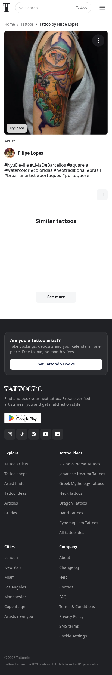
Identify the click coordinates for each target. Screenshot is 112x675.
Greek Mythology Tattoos (81, 483)
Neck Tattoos (70, 493)
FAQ (63, 596)
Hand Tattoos (71, 512)
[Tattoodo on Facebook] (57, 434)
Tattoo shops (15, 473)
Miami (10, 577)
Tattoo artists (16, 463)
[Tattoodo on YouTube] (45, 434)
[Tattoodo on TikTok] (21, 434)
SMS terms (69, 626)
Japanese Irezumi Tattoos (82, 473)
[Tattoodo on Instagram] (9, 434)
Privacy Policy (71, 616)
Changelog (69, 567)
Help (63, 577)
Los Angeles (15, 587)
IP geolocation (88, 664)
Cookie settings (73, 636)
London (11, 557)
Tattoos (81, 7)
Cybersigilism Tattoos (78, 522)
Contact (66, 587)
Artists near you (18, 616)
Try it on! (17, 128)
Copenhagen (16, 606)
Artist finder (15, 483)
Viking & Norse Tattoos (79, 463)
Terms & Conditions (77, 606)
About (64, 557)
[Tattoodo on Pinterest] (33, 434)
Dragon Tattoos (73, 503)
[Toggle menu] (102, 7)
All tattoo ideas (72, 532)
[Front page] (6, 7)
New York (12, 567)
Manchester (15, 596)
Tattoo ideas (15, 493)
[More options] (98, 40)
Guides (10, 512)
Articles (11, 503)
